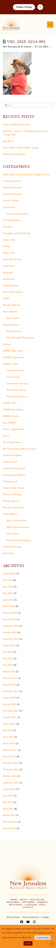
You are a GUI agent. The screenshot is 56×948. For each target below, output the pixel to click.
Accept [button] (28, 943)
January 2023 (9, 756)
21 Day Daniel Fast (12, 181)
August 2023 (9, 723)
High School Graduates (17, 527)
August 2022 (9, 789)
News (42, 905)
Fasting (6, 246)
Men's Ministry (10, 311)
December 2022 (11, 763)
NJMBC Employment (13, 357)
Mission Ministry (11, 324)
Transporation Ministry (14, 475)
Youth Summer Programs (18, 540)
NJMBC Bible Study (13, 350)
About (23, 899)
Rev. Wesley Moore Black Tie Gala (19, 448)
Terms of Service (31, 917)
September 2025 (11, 638)
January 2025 (9, 684)
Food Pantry (9, 265)
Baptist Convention (12, 187)
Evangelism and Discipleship (16, 233)
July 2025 (7, 652)
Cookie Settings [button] (42, 937)
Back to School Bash (16, 520)
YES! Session (12, 533)
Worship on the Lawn (16, 396)
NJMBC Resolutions (13, 409)
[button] (40, 7)
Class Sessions (13, 376)
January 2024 (9, 704)
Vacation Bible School (13, 487)
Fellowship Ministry (12, 259)
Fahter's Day (9, 239)
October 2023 (10, 717)
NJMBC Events (10, 364)
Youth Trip (8, 553)
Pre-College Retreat (12, 442)
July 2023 (7, 730)
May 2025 (8, 665)
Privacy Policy (13, 917)
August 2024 (9, 697)
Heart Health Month (13, 292)
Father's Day (9, 252)
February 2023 (10, 750)
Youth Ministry (10, 514)
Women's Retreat (11, 501)
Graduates (8, 272)
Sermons (42, 902)
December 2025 (11, 625)
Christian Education (12, 194)
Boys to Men (12, 318)
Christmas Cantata (15, 370)
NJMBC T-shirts (11, 416)
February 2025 (10, 678)
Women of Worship (12, 494)
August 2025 (9, 645)
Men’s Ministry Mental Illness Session (21, 147)
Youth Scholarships (12, 546)
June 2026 (8, 586)
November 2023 (11, 710)
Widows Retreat (14, 331)
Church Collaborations (17, 213)
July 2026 (7, 580)
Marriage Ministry (11, 305)
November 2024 (11, 691)
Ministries (13, 902)
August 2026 (9, 573)
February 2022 (10, 821)
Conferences (9, 207)
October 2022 (10, 776)
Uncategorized (10, 481)
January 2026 (9, 619)
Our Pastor (37, 899)
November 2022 (11, 769)
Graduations (9, 278)
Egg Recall (8, 141)
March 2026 (9, 606)
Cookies (45, 917)
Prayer (6, 435)
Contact (28, 907)
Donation (7, 226)
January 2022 (9, 828)
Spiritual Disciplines (12, 455)
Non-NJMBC (9, 422)
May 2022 (8, 802)
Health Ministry (10, 285)
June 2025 (8, 658)
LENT (6, 298)
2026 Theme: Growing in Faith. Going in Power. (26, 174)
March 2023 (9, 743)
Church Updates (11, 200)
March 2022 (9, 815)
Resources (15, 905)
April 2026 (8, 599)
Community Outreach (17, 383)
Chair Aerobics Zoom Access (17, 124)
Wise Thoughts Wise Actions (20, 337)
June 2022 (8, 795)
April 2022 (8, 808)
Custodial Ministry (12, 220)
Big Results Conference (14, 154)
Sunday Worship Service (14, 468)
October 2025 (10, 632)
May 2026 (8, 593)
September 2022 (11, 782)
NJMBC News (10, 403)
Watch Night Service (16, 390)
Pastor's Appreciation (13, 429)
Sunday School (10, 461)
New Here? (28, 902)
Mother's (7, 344)
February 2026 (10, 612)
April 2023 (8, 736)
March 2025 (9, 671)
